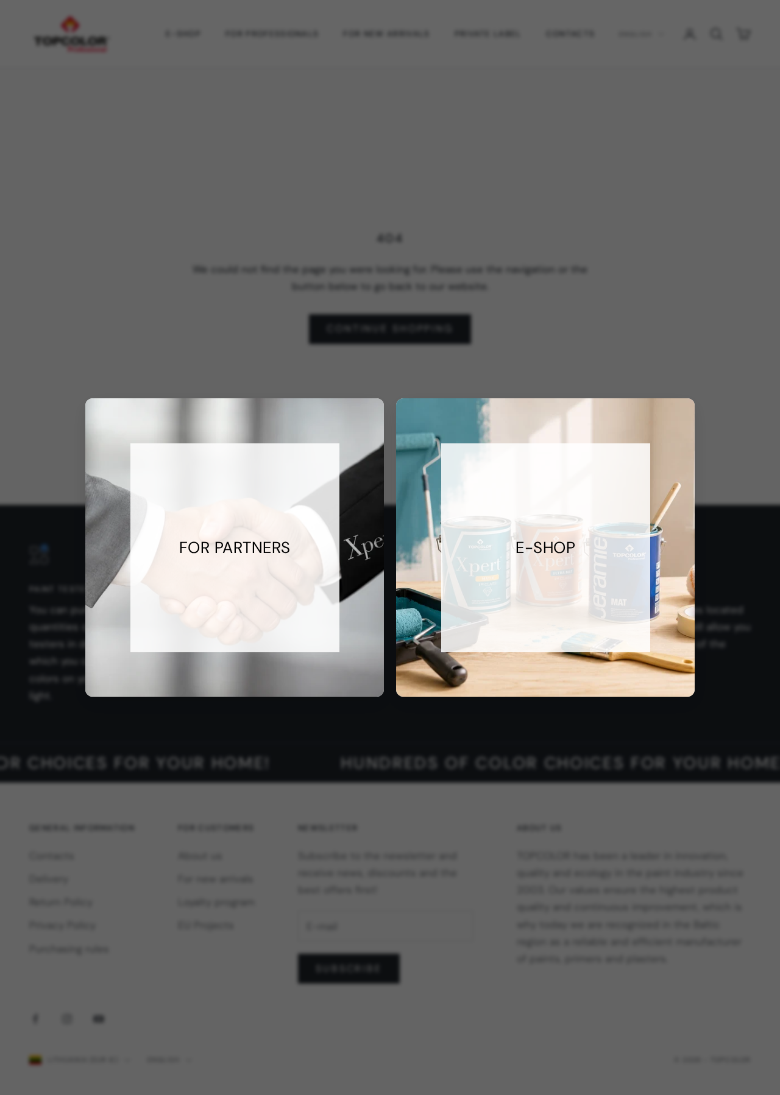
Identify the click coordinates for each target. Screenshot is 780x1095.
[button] (545, 547)
